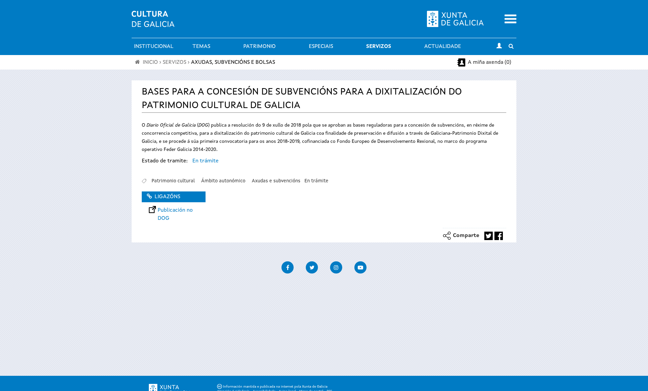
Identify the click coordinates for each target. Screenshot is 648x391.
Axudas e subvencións (276, 181)
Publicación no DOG (175, 210)
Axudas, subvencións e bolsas (233, 62)
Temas (201, 46)
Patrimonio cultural (173, 181)
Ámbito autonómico (223, 181)
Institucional (153, 46)
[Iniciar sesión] (499, 47)
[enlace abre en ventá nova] (488, 236)
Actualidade (442, 46)
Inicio (150, 62)
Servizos (378, 46)
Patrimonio (259, 46)
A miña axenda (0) (489, 62)
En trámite (205, 161)
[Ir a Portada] (153, 23)
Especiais (321, 46)
